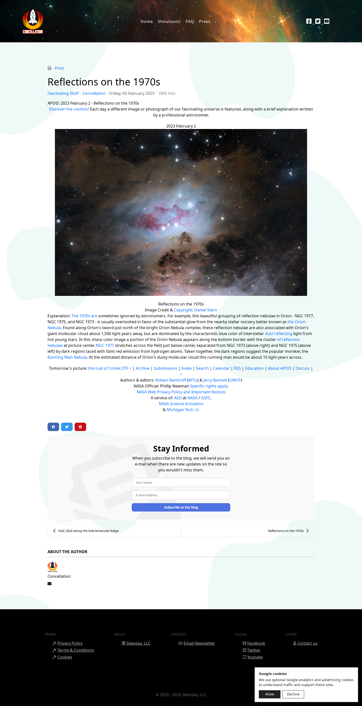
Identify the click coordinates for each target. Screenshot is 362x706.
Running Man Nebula (67, 357)
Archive (142, 368)
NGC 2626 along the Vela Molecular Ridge (88, 531)
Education (254, 368)
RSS (237, 368)
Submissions (165, 368)
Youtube (255, 657)
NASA (192, 398)
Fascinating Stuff (63, 93)
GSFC (206, 398)
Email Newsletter (199, 643)
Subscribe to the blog (181, 507)
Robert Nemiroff (170, 380)
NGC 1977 (105, 345)
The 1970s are (84, 316)
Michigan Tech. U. (183, 409)
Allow (269, 694)
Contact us (307, 643)
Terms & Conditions (75, 650)
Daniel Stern (205, 310)
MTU (192, 380)
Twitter (254, 650)
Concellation (94, 93)
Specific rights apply (208, 386)
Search (202, 368)
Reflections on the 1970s (286, 531)
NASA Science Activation (181, 403)
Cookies (64, 657)
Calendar (221, 368)
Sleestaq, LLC (138, 643)
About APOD (279, 368)
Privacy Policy (69, 643)
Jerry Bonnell (215, 380)
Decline (293, 694)
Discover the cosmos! (69, 109)
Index (186, 368)
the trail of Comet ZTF (108, 368)
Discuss (303, 368)
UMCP (235, 380)
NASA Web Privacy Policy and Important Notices (181, 392)
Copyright (183, 310)
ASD (178, 398)
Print (59, 68)
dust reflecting (278, 333)
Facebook (256, 643)
